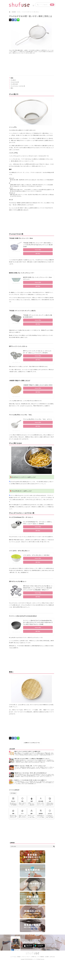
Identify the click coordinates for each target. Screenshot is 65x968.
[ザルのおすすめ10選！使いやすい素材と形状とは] (15, 20)
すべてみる (13, 793)
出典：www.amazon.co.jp (16, 251)
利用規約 (19, 956)
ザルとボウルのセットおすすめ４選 (18, 86)
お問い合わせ (52, 956)
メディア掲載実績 (40, 956)
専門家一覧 (34, 956)
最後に (12, 88)
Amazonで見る (38, 249)
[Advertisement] (31, 660)
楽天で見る (38, 253)
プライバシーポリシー (26, 956)
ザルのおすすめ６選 (15, 82)
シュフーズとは (13, 956)
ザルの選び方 (13, 80)
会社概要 (47, 956)
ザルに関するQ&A (14, 84)
